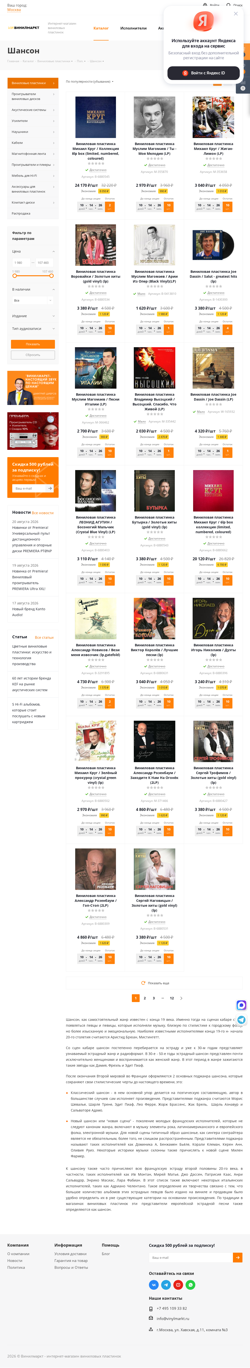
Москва (14, 9)
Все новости (43, 512)
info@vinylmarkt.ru (173, 1318)
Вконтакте (154, 1285)
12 (172, 998)
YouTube (178, 1285)
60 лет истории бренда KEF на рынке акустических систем (31, 684)
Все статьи (44, 637)
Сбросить (33, 355)
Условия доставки (70, 1253)
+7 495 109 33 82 (172, 1308)
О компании (18, 1253)
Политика (16, 1267)
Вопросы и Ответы (71, 1267)
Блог (106, 1253)
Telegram (166, 1285)
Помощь (110, 1245)
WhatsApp (190, 1285)
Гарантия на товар (71, 1260)
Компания (18, 1245)
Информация (68, 1245)
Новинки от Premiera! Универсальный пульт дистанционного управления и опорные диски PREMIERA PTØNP (32, 539)
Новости (14, 1260)
